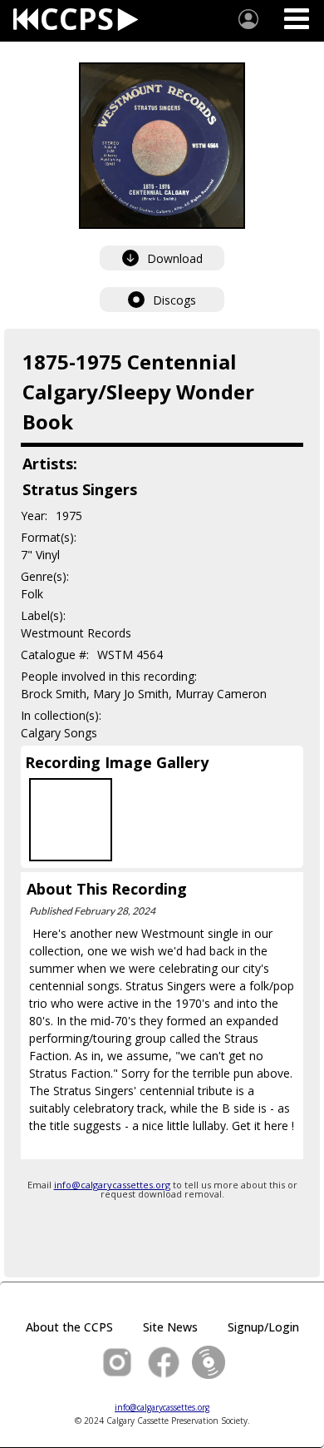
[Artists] (248, 19)
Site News (170, 1327)
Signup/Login (263, 1327)
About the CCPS (69, 1327)
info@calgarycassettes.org (112, 1184)
